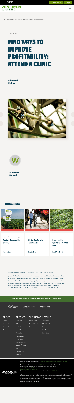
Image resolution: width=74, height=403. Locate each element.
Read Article (7, 252)
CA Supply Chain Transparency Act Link (28, 369)
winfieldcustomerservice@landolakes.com (29, 367)
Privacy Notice (52, 361)
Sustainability (6, 327)
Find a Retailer (56, 2)
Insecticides (19, 330)
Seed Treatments (21, 342)
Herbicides (19, 327)
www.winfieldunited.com (41, 364)
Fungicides (19, 333)
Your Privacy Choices (44, 361)
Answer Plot (45, 320)
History (5, 320)
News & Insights (10, 19)
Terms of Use (59, 361)
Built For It (19, 320)
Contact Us (6, 324)
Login (68, 2)
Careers (5, 330)
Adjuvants (19, 324)
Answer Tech (33, 320)
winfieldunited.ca (55, 370)
